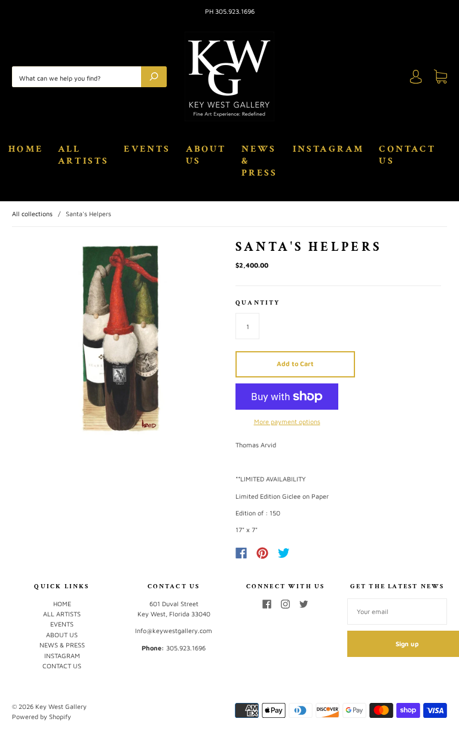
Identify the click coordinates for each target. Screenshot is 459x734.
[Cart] (440, 78)
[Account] (416, 78)
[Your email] (397, 611)
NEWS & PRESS (259, 161)
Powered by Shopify (41, 716)
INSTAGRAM (329, 149)
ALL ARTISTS (83, 155)
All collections (32, 213)
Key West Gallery (61, 706)
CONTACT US (407, 155)
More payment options (287, 421)
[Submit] (154, 76)
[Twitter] (284, 553)
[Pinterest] (262, 553)
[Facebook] (241, 553)
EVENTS (147, 149)
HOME (25, 149)
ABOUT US (206, 155)
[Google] (308, 553)
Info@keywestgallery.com (173, 630)
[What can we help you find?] (79, 76)
